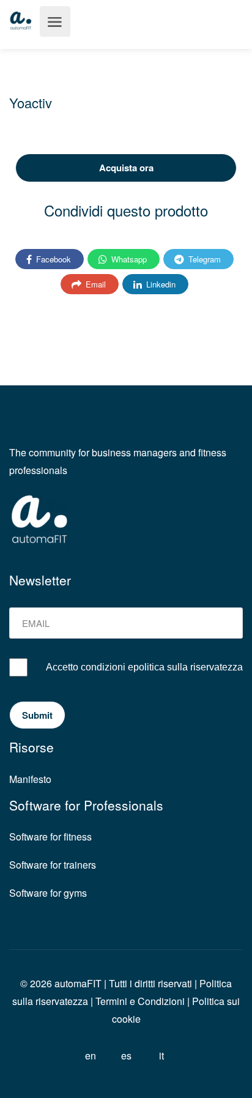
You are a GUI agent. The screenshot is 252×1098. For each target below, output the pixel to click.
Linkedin (160, 284)
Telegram (203, 259)
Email (94, 284)
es (126, 1055)
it (161, 1055)
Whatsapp (128, 259)
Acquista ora (126, 167)
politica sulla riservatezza (188, 667)
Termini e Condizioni (140, 1001)
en (90, 1055)
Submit (37, 715)
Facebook (52, 259)
